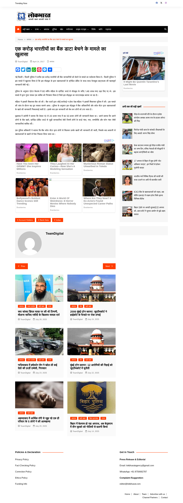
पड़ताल (108, 29)
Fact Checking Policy (25, 465)
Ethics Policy (21, 478)
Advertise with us (157, 494)
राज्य (37, 29)
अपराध (46, 29)
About (136, 494)
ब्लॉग (100, 29)
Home (127, 494)
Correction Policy (23, 472)
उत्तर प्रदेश (31, 306)
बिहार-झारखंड (93, 418)
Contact (164, 497)
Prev (23, 266)
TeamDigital (23, 61)
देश (81, 306)
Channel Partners (150, 497)
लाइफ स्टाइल (81, 29)
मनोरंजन (69, 29)
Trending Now (21, 3)
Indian (58, 220)
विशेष (94, 29)
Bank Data (44, 220)
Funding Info (21, 484)
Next (108, 266)
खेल (61, 29)
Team (144, 494)
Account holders (26, 220)
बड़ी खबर (26, 29)
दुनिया (54, 29)
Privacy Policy (22, 459)
